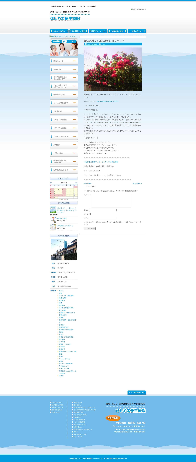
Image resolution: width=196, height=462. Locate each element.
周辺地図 (56, 145)
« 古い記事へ (88, 183)
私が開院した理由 (78, 31)
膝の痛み (62, 325)
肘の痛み (62, 339)
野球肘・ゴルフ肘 (65, 344)
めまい (61, 334)
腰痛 (60, 293)
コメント (87, 195)
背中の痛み (62, 310)
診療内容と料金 (117, 31)
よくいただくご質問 (60, 103)
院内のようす (58, 61)
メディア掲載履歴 (60, 128)
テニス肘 (62, 342)
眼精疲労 (62, 349)
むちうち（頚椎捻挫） (66, 363)
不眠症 (61, 376)
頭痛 (60, 303)
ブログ (103, 44)
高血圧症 (62, 346)
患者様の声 (57, 111)
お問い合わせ (137, 31)
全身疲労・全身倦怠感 (66, 329)
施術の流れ (57, 69)
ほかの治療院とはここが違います (60, 78)
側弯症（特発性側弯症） (67, 337)
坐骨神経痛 (62, 298)
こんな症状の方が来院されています (60, 86)
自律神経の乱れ (64, 327)
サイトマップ (78, 437)
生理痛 (61, 317)
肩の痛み (62, 305)
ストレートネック (65, 359)
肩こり (61, 291)
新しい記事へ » (137, 183)
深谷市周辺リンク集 (60, 170)
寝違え (61, 361)
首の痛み (62, 300)
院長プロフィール (98, 31)
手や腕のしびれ (64, 366)
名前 (86, 210)
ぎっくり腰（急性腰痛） (67, 295)
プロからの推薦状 (60, 120)
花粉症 (61, 332)
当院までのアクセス (60, 136)
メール (87, 214)
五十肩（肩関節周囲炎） (67, 308)
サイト (86, 218)
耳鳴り (61, 356)
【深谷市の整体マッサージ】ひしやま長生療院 (101, 162)
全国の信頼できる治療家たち (60, 161)
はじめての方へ (59, 31)
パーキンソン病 (64, 368)
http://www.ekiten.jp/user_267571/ (108, 101)
